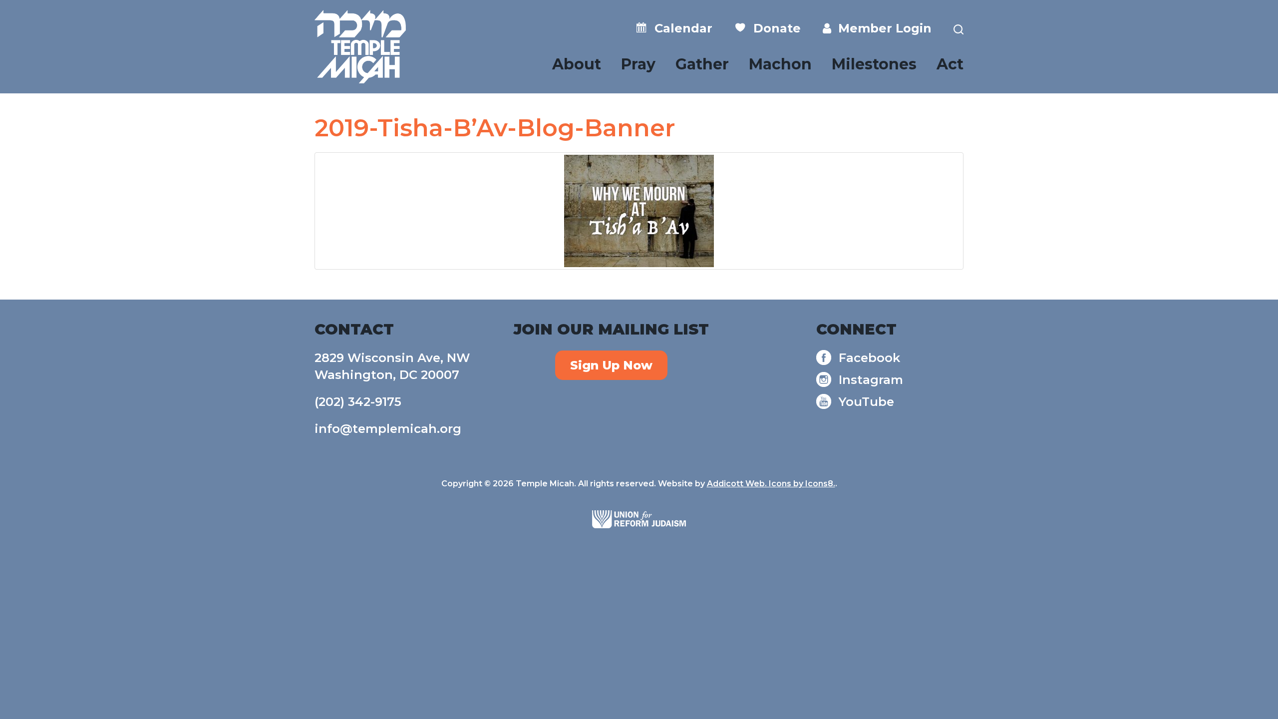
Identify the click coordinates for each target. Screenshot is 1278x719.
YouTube (866, 401)
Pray (638, 64)
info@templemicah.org (388, 428)
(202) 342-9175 (358, 401)
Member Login (881, 28)
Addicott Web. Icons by (756, 483)
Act (950, 64)
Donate (773, 28)
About (576, 64)
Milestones (874, 64)
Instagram (871, 379)
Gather (702, 64)
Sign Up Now (611, 365)
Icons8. (820, 483)
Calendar (679, 28)
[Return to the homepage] (360, 46)
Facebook (869, 358)
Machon (780, 64)
